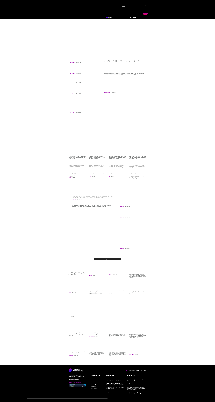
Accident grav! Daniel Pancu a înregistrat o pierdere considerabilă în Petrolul (124, 69)
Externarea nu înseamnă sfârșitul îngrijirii (96, 268)
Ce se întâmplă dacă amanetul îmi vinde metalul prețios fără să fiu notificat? (76, 175)
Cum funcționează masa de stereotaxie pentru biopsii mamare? (77, 269)
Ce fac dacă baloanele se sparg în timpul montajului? (81, 314)
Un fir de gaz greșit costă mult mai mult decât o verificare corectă (96, 287)
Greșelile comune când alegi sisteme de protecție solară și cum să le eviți (137, 330)
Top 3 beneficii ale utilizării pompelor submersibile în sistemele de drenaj (137, 347)
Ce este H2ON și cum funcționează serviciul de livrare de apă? (76, 153)
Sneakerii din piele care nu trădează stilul (117, 268)
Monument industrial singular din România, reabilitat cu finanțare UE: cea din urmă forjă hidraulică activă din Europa (124, 83)
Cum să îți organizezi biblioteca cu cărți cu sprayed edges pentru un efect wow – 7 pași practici (137, 269)
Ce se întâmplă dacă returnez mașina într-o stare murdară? (117, 174)
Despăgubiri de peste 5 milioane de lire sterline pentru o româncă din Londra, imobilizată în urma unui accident (84, 59)
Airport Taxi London (75, 388)
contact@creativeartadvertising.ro (75, 382)
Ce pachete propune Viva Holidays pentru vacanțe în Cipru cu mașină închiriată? (82, 308)
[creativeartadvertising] (109, 17)
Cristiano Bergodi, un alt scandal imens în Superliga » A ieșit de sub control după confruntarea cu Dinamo (82, 109)
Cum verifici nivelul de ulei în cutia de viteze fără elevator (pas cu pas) (96, 166)
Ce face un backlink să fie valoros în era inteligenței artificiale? (137, 153)
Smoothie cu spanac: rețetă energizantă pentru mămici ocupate (137, 287)
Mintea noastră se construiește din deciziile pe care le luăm (117, 287)
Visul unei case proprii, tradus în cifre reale (75, 330)
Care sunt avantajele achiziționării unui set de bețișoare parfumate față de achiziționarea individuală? (132, 315)
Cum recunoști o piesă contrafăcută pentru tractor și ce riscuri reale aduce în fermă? (137, 166)
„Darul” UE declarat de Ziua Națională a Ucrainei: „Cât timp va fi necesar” (82, 50)
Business (70, 177)
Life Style (130, 278)
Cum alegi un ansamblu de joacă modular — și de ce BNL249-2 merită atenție (105, 299)
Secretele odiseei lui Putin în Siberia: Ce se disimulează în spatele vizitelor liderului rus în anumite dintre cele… (84, 99)
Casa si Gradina (71, 337)
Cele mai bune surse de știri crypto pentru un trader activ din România (97, 153)
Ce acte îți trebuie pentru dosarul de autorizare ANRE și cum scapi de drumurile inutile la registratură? (116, 166)
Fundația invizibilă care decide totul (96, 330)
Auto (109, 176)
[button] (143, 5)
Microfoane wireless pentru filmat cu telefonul (86, 194)
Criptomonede (72, 391)
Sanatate (70, 276)
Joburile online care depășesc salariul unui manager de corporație (76, 166)
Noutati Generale (72, 53)
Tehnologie (74, 199)
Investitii (90, 176)
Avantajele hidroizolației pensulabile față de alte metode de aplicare (76, 347)
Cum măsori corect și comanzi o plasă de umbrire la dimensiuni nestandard (117, 330)
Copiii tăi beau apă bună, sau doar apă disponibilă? (76, 286)
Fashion (110, 274)
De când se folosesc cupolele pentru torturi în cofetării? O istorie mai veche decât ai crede (116, 348)
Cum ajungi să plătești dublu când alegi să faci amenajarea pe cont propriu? (97, 348)
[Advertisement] (107, 30)
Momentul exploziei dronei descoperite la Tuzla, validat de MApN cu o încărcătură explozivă (84, 117)
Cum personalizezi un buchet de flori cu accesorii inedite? (81, 300)
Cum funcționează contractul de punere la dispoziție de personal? (116, 153)
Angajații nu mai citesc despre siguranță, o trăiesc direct (89, 203)
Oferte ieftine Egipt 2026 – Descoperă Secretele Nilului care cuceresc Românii (131, 308)
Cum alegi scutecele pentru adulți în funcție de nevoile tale (107, 308)
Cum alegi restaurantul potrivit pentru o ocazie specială (132, 300)
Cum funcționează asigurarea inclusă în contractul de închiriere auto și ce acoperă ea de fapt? (107, 315)
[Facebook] (147, 5)
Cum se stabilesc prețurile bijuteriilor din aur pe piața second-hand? (96, 174)
